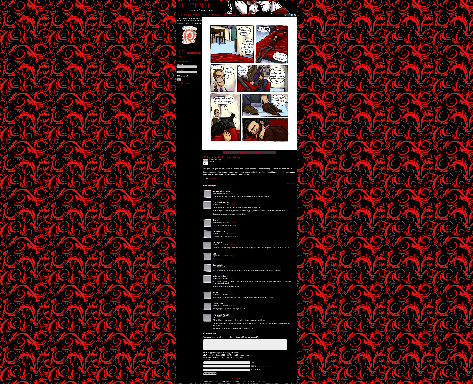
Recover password (184, 84)
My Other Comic (228, 15)
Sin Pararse (236, 7)
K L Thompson (216, 381)
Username (180, 64)
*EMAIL (259, 366)
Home (179, 15)
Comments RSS (290, 183)
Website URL (256, 370)
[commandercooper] (207, 194)
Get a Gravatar (263, 366)
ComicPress (242, 381)
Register (180, 82)
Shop (205, 15)
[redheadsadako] (207, 279)
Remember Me (184, 76)
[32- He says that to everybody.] (249, 149)
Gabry (211, 178)
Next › (264, 152)
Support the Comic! (182, 53)
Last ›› (271, 152)
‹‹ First (226, 152)
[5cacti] (207, 223)
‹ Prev (234, 152)
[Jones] (207, 295)
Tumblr (288, 15)
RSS (294, 15)
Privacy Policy (236, 379)
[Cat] (207, 257)
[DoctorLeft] (207, 268)
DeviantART (285, 15)
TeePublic (214, 15)
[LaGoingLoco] (207, 234)
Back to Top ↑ (262, 381)
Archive (187, 15)
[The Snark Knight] (207, 205)
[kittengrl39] (207, 245)
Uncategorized (220, 161)
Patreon (197, 15)
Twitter (291, 15)
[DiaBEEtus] (207, 307)
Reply (232, 193)
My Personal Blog (246, 15)
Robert (215, 178)
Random (256, 152)
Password (180, 70)
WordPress (232, 381)
